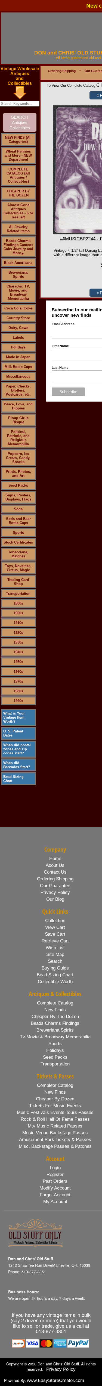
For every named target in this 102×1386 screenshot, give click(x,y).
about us (55, 865)
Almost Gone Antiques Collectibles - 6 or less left (18, 211)
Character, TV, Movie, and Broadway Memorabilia (18, 292)
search (55, 961)
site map (55, 954)
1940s (18, 652)
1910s (18, 623)
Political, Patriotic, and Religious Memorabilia (18, 438)
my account (55, 1201)
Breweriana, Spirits (18, 274)
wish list (55, 947)
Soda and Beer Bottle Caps (18, 521)
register (55, 1174)
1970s (18, 681)
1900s (18, 613)
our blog (55, 899)
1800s (18, 603)
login (55, 1167)
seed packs (55, 1057)
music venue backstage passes (55, 1132)
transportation (55, 1064)
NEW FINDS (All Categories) (18, 139)
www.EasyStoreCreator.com (55, 1380)
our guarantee (55, 885)
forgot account (55, 1194)
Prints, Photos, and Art (18, 474)
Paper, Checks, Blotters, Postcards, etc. (18, 390)
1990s (18, 701)
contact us (55, 872)
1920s (18, 633)
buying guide (55, 968)
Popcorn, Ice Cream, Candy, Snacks (18, 458)
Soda (18, 509)
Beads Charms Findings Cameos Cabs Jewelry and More (18, 247)
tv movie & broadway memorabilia (55, 1036)
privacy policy (55, 892)
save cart (55, 934)
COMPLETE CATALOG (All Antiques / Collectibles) (18, 175)
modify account (55, 1188)
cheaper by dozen (55, 1098)
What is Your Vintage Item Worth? (14, 717)
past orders (55, 1181)
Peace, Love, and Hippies (18, 406)
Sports (18, 533)
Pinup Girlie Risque (18, 420)
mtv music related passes (55, 1126)
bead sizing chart (55, 974)
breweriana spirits (55, 1030)
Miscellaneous (18, 376)
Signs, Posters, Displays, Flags (18, 497)
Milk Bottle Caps (18, 367)
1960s (18, 672)
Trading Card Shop (18, 582)
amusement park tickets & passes (55, 1139)
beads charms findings (55, 1023)
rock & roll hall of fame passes (55, 1119)
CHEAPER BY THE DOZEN (18, 193)
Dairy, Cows (18, 328)
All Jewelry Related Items (18, 229)
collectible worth (55, 981)
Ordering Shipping (62, 71)
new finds (55, 1009)
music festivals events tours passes (55, 1112)
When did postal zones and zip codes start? (17, 749)
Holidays (18, 347)
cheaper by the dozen (55, 1016)
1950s (18, 662)
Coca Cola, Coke (18, 308)
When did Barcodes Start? (16, 765)
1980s (18, 691)
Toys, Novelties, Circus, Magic (18, 568)
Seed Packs (18, 485)
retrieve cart (55, 941)
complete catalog (55, 1003)
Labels (18, 337)
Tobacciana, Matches (18, 554)
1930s (18, 642)
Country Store (18, 318)
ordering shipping (55, 878)
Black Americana (18, 263)
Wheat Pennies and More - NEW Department (18, 155)
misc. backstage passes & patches (55, 1146)
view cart (55, 927)
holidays (55, 1050)
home (55, 858)
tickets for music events (55, 1105)
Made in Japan (18, 357)
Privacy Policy (61, 1369)
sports (55, 1043)
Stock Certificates (18, 542)
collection (55, 920)
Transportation (18, 594)
